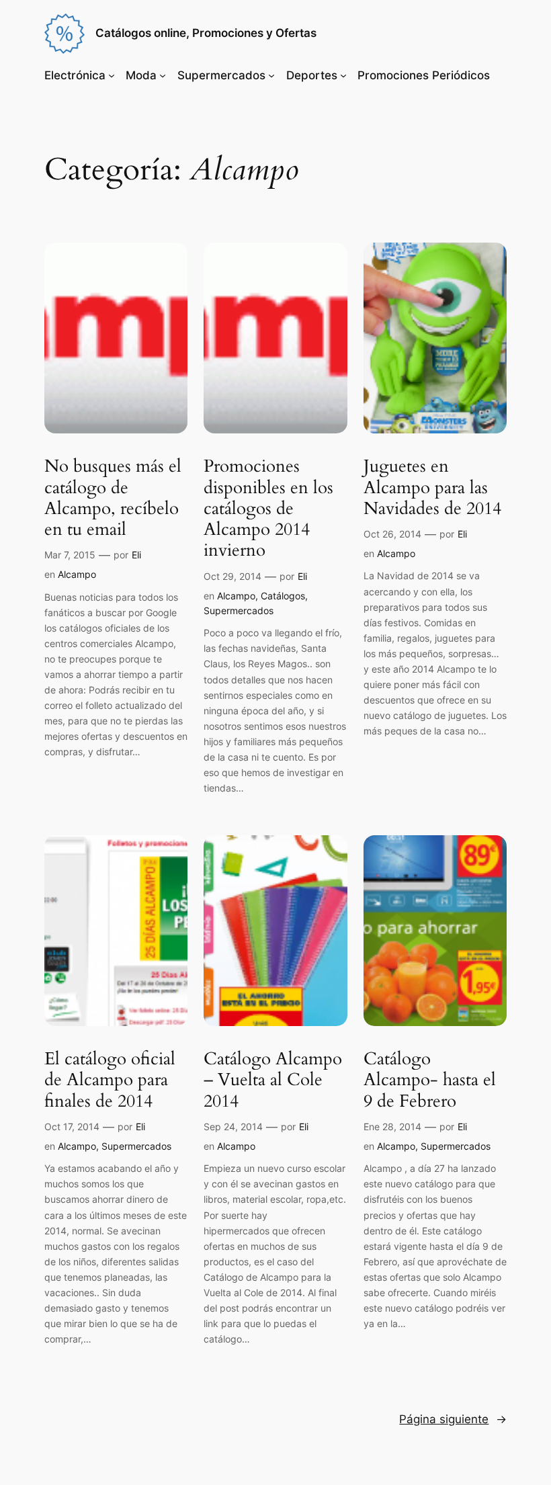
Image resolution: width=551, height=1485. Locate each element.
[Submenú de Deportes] (343, 75)
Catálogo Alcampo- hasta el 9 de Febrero (430, 1079)
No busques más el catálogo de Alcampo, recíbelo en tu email (112, 498)
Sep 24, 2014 (233, 1126)
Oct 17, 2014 (71, 1126)
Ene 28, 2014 (392, 1126)
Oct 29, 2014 (232, 576)
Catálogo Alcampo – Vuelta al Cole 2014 (273, 1079)
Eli (136, 554)
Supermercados (221, 75)
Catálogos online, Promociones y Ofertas (205, 33)
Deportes (311, 75)
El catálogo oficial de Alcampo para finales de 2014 (109, 1079)
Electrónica (74, 75)
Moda (141, 75)
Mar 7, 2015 (69, 554)
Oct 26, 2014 (392, 534)
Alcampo (77, 574)
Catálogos (283, 595)
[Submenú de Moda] (162, 75)
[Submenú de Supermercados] (271, 75)
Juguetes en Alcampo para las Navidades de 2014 (432, 487)
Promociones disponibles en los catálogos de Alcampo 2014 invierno (268, 508)
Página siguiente (453, 1419)
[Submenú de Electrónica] (111, 75)
